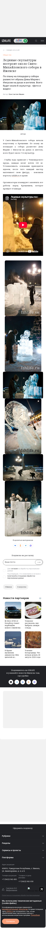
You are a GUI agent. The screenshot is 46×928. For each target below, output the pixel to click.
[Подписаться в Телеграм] (16, 682)
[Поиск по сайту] (36, 40)
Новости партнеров (16, 598)
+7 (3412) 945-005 (9, 879)
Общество (7, 55)
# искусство (21, 587)
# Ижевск (8, 587)
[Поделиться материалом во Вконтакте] (15, 545)
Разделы (6, 843)
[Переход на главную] (5, 40)
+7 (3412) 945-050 (26, 881)
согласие (14, 569)
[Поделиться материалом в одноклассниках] (20, 545)
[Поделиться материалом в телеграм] (25, 545)
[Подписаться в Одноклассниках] (28, 682)
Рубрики (6, 836)
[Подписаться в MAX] (34, 682)
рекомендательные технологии (15, 909)
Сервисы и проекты (11, 850)
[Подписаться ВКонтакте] (22, 682)
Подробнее (35, 915)
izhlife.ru (16, 175)
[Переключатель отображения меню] (42, 40)
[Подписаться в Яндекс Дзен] (11, 682)
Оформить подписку (23, 828)
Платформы (7, 858)
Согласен (10, 921)
